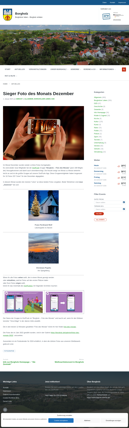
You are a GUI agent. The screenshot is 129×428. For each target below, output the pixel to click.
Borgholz (21, 13)
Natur (96, 128)
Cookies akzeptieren (61, 420)
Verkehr (97, 149)
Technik (97, 140)
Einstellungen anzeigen (113, 420)
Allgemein (28, 99)
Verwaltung (98, 152)
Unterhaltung (99, 143)
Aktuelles (15, 84)
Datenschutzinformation (11, 394)
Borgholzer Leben (42, 99)
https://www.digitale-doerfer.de (98, 397)
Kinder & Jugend (100, 115)
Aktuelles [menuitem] (20, 69)
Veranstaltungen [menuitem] (37, 69)
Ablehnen (87, 420)
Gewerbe (97, 109)
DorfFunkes (28, 286)
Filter (98, 214)
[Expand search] (124, 69)
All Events (100, 219)
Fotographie (9, 351)
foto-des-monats (70, 327)
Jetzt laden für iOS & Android (56, 395)
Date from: (99, 199)
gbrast (19, 99)
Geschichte (98, 106)
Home (5, 84)
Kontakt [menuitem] (112, 2)
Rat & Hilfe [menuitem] (10, 76)
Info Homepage (99, 112)
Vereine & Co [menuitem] (89, 69)
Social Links (7, 401)
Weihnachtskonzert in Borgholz (69, 362)
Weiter (81, 359)
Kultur (96, 122)
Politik (96, 131)
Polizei (96, 134)
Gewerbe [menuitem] (75, 69)
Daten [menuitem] (105, 2)
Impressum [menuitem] (122, 2)
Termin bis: (99, 206)
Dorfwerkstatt (102, 395)
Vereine (97, 146)
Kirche (96, 119)
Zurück (5, 359)
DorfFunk (35, 168)
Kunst (96, 125)
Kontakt (5, 387)
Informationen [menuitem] (107, 69)
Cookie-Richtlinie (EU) (11, 398)
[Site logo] (7, 20)
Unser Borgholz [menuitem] (58, 69)
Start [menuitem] (7, 69)
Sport (96, 137)
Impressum (7, 391)
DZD (53, 99)
